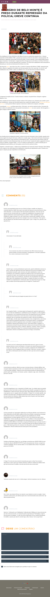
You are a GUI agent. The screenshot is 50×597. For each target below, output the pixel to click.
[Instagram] (5, 1)
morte (30, 108)
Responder (42, 203)
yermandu (12, 489)
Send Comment (8, 573)
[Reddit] (11, 186)
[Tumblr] (7, 186)
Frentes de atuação (18, 587)
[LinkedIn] (9, 186)
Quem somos (8, 587)
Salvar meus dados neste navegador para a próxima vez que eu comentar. (20, 566)
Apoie (14, 1)
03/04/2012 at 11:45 (14, 341)
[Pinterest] (5, 186)
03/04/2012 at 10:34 (17, 247)
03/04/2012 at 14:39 (17, 292)
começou (9, 106)
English (31, 589)
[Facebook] (2, 1)
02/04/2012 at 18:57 (14, 232)
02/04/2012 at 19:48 (14, 265)
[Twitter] (4, 1)
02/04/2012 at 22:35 (14, 307)
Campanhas (27, 587)
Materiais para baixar (22, 589)
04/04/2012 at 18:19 (13, 508)
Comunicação (35, 587)
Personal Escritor (14, 362)
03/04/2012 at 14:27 (13, 457)
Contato (42, 587)
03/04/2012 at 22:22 (13, 490)
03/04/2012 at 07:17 (13, 363)
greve (8, 66)
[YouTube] (7, 1)
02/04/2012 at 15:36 (13, 205)
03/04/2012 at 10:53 (13, 385)
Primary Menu (47, 8)
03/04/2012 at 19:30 (13, 475)
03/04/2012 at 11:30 (13, 438)
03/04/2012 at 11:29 (13, 409)
